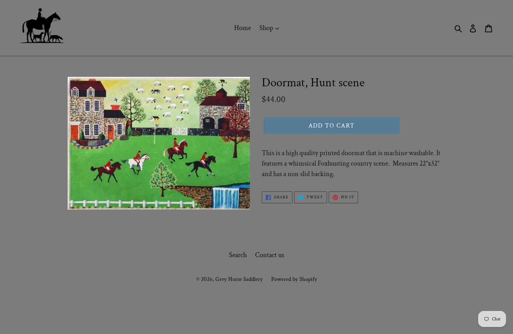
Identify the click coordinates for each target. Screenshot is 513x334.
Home (242, 27)
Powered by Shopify (294, 279)
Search (238, 255)
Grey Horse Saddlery (239, 279)
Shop (267, 27)
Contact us (269, 255)
